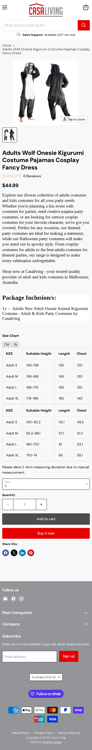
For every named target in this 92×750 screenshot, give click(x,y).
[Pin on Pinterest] (30, 552)
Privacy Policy (44, 733)
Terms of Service (69, 733)
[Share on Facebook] (5, 552)
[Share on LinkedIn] (22, 552)
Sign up (69, 656)
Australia (44, 677)
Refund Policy (21, 733)
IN (15, 344)
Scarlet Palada (51, 742)
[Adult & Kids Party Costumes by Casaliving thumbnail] (9, 135)
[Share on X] (14, 552)
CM (6, 344)
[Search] (84, 25)
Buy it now (46, 533)
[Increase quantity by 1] (41, 504)
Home (6, 45)
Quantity (8, 495)
